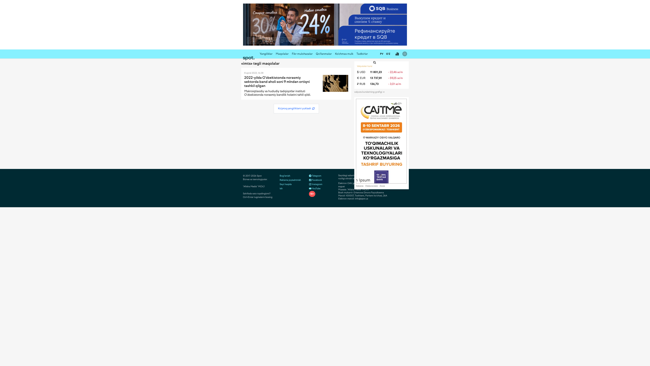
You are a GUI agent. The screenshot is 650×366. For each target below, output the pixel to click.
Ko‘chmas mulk (344, 53)
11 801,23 (376, 72)
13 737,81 (376, 78)
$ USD (361, 72)
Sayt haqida (286, 184)
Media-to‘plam (371, 186)
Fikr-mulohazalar (302, 53)
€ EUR (361, 78)
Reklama (359, 186)
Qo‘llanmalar (324, 53)
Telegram (316, 176)
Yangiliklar (266, 53)
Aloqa (382, 186)
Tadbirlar (362, 53)
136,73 (374, 84)
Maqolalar (282, 53)
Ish (281, 188)
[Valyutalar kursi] (397, 54)
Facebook (316, 180)
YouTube (315, 188)
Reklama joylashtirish (290, 180)
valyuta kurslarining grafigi (368, 91)
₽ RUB (361, 84)
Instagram (316, 184)
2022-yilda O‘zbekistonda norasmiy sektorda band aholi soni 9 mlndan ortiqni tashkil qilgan (277, 82)
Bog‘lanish (285, 176)
